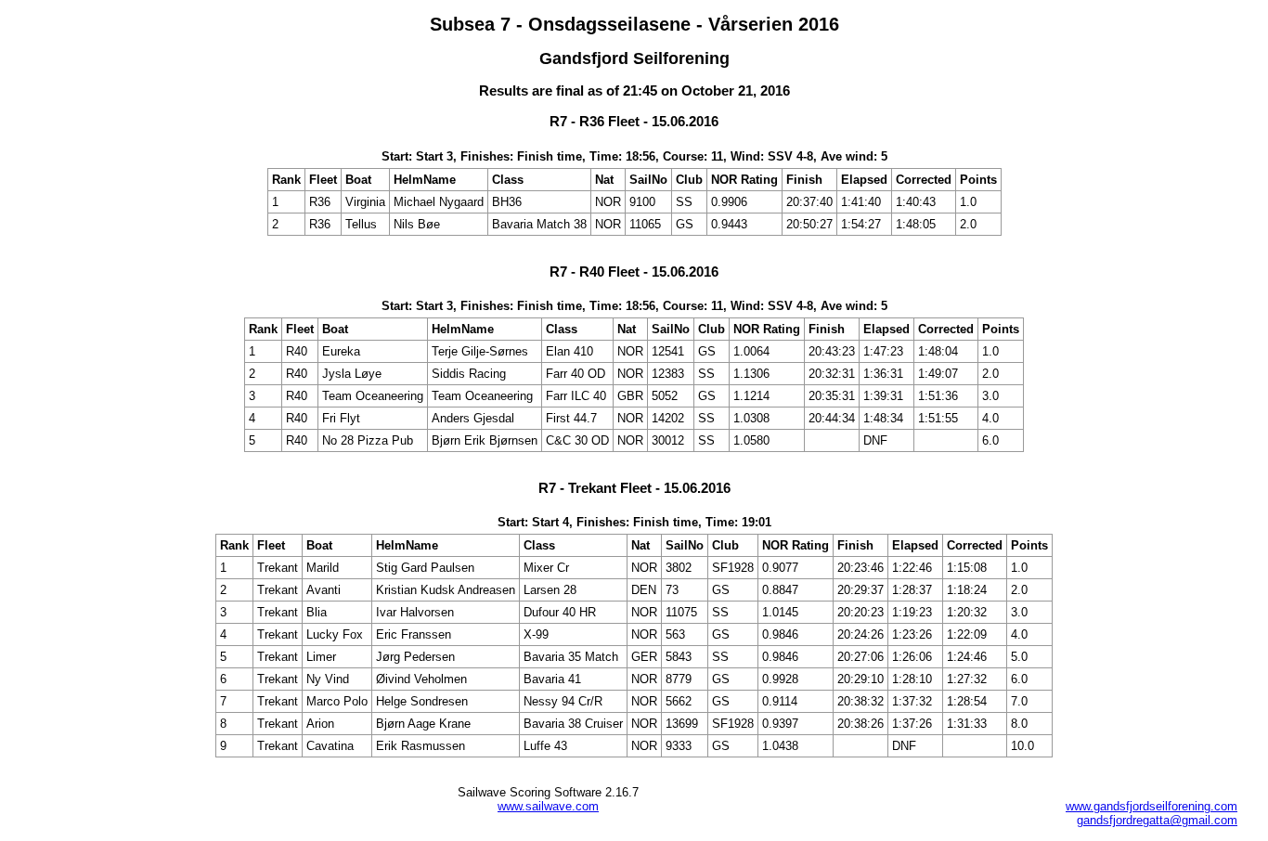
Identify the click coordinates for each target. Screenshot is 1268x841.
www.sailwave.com (548, 806)
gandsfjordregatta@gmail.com (1157, 820)
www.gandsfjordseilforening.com (1151, 806)
